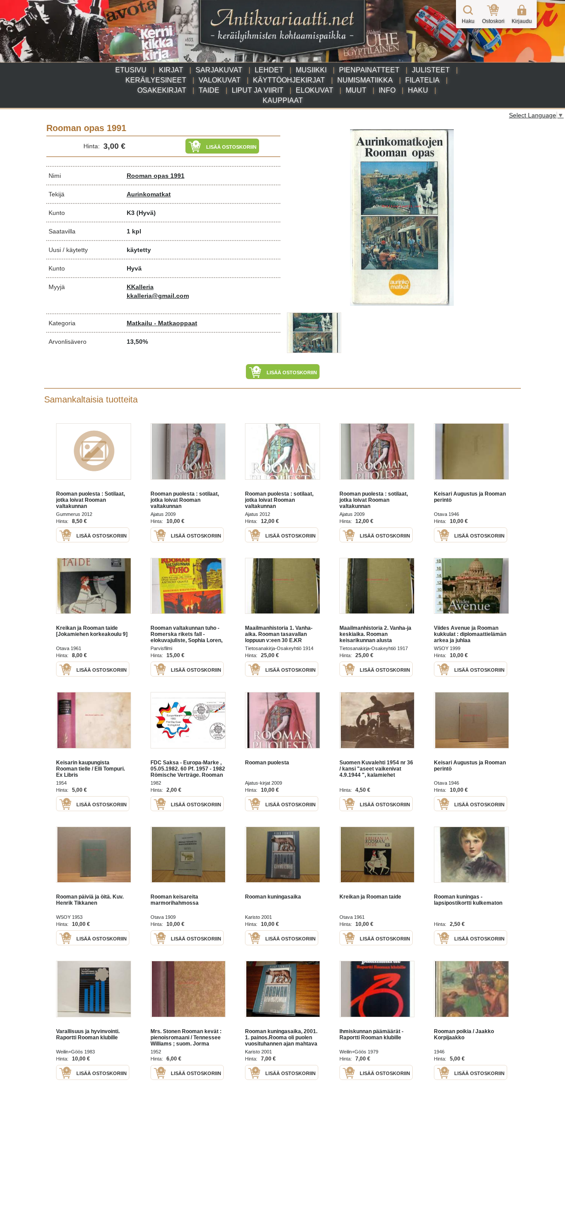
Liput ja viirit (257, 90)
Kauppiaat (283, 100)
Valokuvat (220, 80)
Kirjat (171, 70)
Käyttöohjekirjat (289, 80)
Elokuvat (314, 90)
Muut (356, 90)
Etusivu (131, 70)
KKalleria (140, 286)
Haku (418, 90)
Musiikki (311, 70)
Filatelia (422, 80)
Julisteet (431, 70)
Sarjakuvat (219, 70)
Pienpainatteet (369, 70)
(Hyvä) (146, 212)
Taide (209, 90)
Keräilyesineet (155, 80)
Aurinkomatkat (149, 194)
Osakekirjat (161, 90)
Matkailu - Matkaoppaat (162, 323)
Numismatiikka (365, 80)
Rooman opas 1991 (156, 175)
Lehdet (269, 70)
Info (387, 90)
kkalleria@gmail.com (158, 295)
